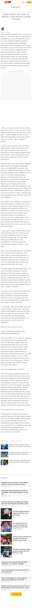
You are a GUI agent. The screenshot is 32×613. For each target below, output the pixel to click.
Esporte (16, 7)
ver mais (15, 594)
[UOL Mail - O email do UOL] (23, 2)
